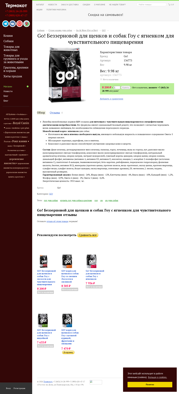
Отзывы (55, 112)
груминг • (23, 154)
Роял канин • (20, 141)
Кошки (8, 36)
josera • (9, 128)
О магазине (99, 4)
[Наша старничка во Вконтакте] (12, 23)
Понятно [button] (150, 384)
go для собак (111, 200)
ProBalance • (22, 114)
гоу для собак (51, 200)
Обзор (41, 112)
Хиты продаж (12, 76)
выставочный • (11, 155)
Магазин (7, 86)
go (101, 200)
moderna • (16, 128)
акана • (10, 146)
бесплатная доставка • (16, 150)
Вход (8, 388)
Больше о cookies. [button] (157, 377)
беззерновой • (19, 146)
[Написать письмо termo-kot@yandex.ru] (19, 23)
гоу (96, 200)
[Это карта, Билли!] (26, 23)
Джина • (24, 137)
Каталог (40, 4)
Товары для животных (11, 48)
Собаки (8, 41)
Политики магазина (56, 9)
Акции (39, 9)
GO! (104, 30)
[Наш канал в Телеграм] (5, 23)
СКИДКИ (86, 4)
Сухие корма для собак (60, 30)
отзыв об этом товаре (57, 221)
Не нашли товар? (117, 4)
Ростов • (8, 141)
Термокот (16, 5)
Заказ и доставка (70, 4)
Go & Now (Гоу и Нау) (87, 30)
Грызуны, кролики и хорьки (15, 69)
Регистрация (19, 388)
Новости (7, 91)
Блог (5, 96)
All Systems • (11, 114)
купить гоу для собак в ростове (76, 200)
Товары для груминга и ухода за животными (15, 58)
